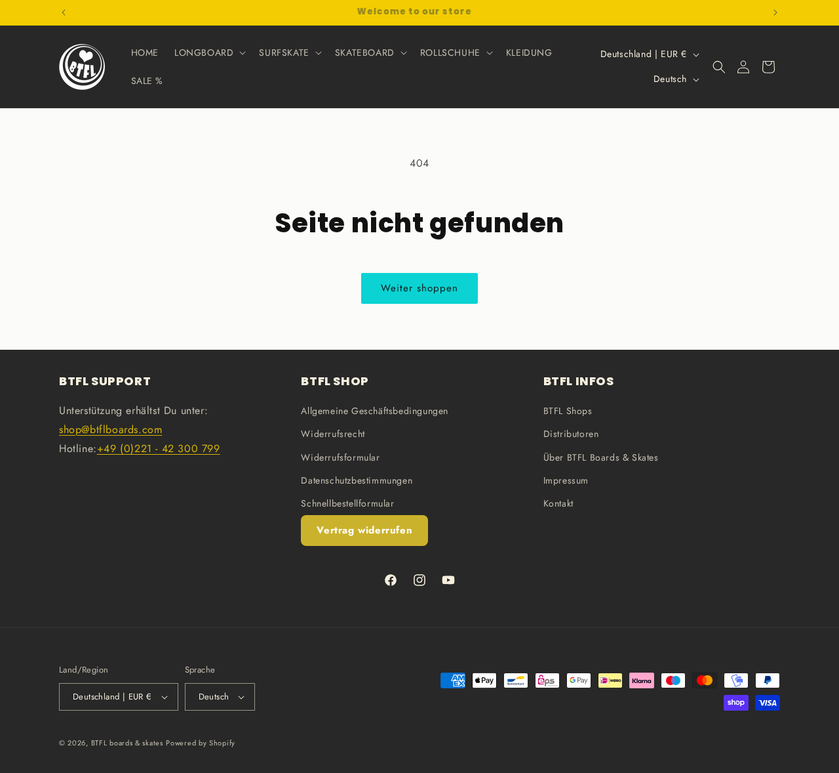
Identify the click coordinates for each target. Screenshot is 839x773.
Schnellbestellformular (347, 503)
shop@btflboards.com (110, 429)
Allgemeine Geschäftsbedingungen (374, 410)
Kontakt (558, 503)
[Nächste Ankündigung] (775, 12)
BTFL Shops (568, 410)
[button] (208, 52)
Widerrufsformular (340, 457)
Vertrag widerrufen (364, 530)
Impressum (566, 480)
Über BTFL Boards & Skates (601, 457)
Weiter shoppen (419, 288)
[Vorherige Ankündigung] (63, 12)
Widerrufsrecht (332, 433)
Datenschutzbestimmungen (356, 480)
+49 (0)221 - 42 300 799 (158, 448)
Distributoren (571, 433)
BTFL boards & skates (127, 743)
